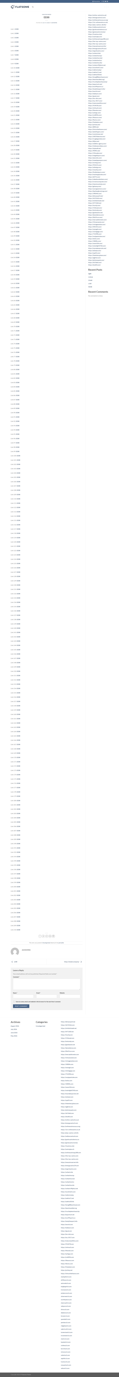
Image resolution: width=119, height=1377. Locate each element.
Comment (16, 977)
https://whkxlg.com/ (94, 167)
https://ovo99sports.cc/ (95, 86)
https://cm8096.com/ (95, 115)
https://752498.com (67, 1074)
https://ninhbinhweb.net (69, 1028)
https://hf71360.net (67, 1031)
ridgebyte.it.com (66, 1326)
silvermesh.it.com (66, 1296)
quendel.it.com (65, 1319)
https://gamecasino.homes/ (97, 32)
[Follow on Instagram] (103, 1)
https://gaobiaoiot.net (68, 1044)
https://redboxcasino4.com (69, 1136)
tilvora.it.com (65, 1309)
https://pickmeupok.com (68, 1110)
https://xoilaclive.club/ (95, 58)
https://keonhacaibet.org (69, 1208)
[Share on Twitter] (43, 936)
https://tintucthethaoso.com (70, 1273)
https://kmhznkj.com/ (95, 210)
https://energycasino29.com (70, 1165)
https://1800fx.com (67, 1064)
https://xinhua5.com (67, 1247)
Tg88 (89, 274)
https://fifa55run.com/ (95, 217)
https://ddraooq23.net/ (95, 196)
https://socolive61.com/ (95, 67)
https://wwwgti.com (67, 1067)
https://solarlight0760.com (69, 1090)
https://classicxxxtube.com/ (97, 184)
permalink (61, 943)
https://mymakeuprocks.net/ (97, 248)
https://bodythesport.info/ (96, 89)
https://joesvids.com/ (95, 158)
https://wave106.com (68, 1087)
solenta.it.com (65, 1355)
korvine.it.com (65, 1349)
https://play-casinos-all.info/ (97, 25)
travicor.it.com (65, 1362)
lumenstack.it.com (66, 1332)
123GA (90, 277)
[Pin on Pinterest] (50, 936)
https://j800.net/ (93, 127)
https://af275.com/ (94, 177)
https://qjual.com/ (94, 96)
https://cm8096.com (67, 1257)
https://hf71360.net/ (95, 203)
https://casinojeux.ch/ (95, 36)
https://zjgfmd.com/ (94, 258)
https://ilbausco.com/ (95, 117)
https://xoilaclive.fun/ (95, 60)
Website (62, 993)
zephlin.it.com (65, 1358)
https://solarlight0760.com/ (97, 246)
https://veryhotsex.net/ (95, 134)
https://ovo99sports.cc (68, 1218)
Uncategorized (46, 14)
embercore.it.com (66, 1293)
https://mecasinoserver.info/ (97, 46)
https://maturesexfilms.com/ (97, 103)
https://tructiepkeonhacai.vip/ (97, 82)
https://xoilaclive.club (68, 1178)
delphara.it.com (66, 1313)
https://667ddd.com (67, 1113)
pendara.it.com (65, 1322)
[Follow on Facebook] (102, 1)
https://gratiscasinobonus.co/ (97, 29)
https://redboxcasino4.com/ (97, 27)
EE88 (17, 29)
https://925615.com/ (95, 165)
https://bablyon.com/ (95, 93)
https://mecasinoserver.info (69, 1162)
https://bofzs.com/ (94, 239)
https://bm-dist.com (67, 1234)
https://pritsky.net (66, 1270)
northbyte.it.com (66, 1299)
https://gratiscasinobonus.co (70, 1139)
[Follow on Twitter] (105, 1)
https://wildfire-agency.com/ (97, 143)
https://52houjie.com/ (95, 153)
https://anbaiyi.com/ (94, 250)
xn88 (15, 962)
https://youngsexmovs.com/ (97, 189)
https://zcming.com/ (94, 162)
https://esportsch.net (67, 1214)
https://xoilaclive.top (67, 1175)
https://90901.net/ (94, 151)
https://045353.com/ (95, 227)
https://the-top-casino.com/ (97, 41)
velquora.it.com (66, 1306)
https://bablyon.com (67, 1228)
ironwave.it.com (66, 1290)
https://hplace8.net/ (94, 148)
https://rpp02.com (67, 1100)
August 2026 (15, 1026)
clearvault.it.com (66, 1303)
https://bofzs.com (66, 1080)
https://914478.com (67, 1244)
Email (38, 993)
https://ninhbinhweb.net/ (96, 201)
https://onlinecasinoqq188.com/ (98, 39)
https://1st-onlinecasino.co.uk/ (98, 22)
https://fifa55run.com (68, 1051)
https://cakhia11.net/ (95, 72)
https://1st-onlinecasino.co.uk (70, 1129)
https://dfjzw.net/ (93, 141)
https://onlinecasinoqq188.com (71, 1152)
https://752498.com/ (95, 234)
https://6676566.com (68, 1025)
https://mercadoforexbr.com (70, 1054)
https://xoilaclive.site (67, 1185)
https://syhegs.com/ (94, 113)
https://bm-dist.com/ (95, 98)
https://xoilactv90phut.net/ (97, 65)
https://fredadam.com (68, 1267)
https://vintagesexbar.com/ (97, 224)
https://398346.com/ (95, 193)
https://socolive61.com (68, 1192)
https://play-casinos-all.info (69, 1133)
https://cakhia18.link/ (95, 74)
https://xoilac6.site (67, 1172)
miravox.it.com (65, 1352)
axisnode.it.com (66, 1283)
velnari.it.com (65, 1368)
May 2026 (14, 1036)
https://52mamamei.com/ (96, 222)
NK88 (90, 287)
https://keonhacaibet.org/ (96, 79)
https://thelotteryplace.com (70, 1103)
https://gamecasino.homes (69, 1143)
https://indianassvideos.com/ (97, 146)
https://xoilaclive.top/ (95, 55)
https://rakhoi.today (67, 1195)
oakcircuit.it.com (66, 1329)
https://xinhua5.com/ (95, 108)
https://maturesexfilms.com (69, 1241)
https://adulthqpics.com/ (96, 132)
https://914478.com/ (95, 105)
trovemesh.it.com (66, 1335)
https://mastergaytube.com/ (97, 174)
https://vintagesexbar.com (69, 1061)
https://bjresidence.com (68, 1048)
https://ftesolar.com (67, 1250)
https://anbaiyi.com (67, 1097)
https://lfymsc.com (67, 1263)
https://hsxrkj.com (67, 1035)
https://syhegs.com (67, 1254)
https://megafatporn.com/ (96, 155)
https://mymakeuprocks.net (70, 1093)
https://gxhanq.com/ (94, 186)
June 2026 (14, 1032)
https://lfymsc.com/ (94, 120)
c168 (89, 283)
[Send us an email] (107, 1)
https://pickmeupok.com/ (96, 260)
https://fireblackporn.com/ (96, 172)
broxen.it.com (65, 1316)
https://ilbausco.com (67, 1260)
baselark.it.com (65, 1342)
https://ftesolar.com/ (94, 110)
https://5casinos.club (67, 1146)
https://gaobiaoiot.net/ (95, 212)
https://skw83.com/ (94, 265)
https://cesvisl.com (67, 1224)
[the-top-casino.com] (20, 7)
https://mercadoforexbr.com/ (97, 220)
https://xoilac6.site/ (94, 53)
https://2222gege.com (68, 1071)
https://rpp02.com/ (94, 253)
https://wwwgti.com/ (95, 229)
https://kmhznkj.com (67, 1041)
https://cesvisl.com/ (94, 91)
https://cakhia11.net (67, 1198)
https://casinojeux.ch (67, 1149)
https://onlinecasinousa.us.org (70, 1126)
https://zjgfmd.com (67, 1107)
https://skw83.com (67, 1116)
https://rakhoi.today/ (95, 70)
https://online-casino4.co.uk (70, 1120)
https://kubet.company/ (72, 962)
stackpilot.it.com (66, 1277)
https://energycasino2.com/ (97, 17)
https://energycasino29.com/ (97, 48)
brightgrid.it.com (66, 1286)
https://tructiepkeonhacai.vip (70, 1211)
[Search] (32, 7)
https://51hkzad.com (67, 1038)
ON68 (90, 280)
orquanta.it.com (66, 1365)
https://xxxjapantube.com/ (96, 236)
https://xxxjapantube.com (69, 1077)
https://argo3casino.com (68, 1169)
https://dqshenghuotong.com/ (97, 191)
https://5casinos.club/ (95, 34)
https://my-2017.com (67, 1237)
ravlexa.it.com (65, 1345)
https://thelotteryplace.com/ (97, 255)
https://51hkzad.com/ (95, 208)
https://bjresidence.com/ (96, 215)
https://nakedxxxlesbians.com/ (98, 179)
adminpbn (54, 22)
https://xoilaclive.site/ (95, 63)
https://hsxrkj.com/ (94, 205)
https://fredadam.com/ (95, 122)
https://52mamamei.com (69, 1058)
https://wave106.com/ (95, 243)
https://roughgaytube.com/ (97, 139)
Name (15, 993)
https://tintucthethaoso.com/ (97, 129)
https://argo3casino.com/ (96, 51)
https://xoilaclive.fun (67, 1182)
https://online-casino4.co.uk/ (97, 15)
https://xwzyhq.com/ (95, 170)
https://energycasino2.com (69, 1123)
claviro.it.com (65, 1339)
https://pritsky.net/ (94, 124)
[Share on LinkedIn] (53, 936)
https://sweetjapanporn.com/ (97, 160)
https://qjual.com (66, 1231)
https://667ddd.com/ (95, 262)
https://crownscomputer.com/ (97, 181)
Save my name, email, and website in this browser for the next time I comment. (38, 1001)
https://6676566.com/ (95, 198)
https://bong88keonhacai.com (70, 1205)
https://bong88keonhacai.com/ (98, 77)
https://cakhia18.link (67, 1201)
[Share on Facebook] (39, 936)
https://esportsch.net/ (95, 84)
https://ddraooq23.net (68, 1022)
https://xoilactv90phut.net (69, 1188)
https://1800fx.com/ (94, 241)
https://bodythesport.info (69, 1221)
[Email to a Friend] (46, 936)
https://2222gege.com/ (95, 231)
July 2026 (14, 1029)
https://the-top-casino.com (69, 1156)
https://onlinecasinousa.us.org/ (98, 20)
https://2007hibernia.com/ (96, 136)
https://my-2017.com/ (95, 101)
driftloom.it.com (66, 1280)
